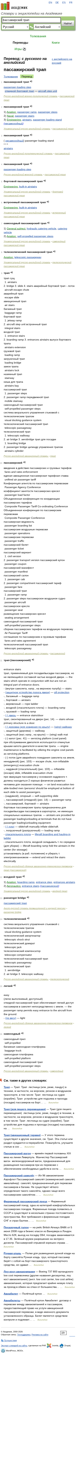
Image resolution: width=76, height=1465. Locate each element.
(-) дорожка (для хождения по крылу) (27, 726)
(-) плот (9, 826)
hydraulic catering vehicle (41, 228)
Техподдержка (23, 1334)
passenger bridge (12, 912)
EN (50, 2)
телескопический (59, 979)
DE (57, 2)
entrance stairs (30, 885)
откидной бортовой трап (19, 91)
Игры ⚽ (20, 49)
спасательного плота (18, 834)
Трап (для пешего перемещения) (25, 1109)
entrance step (44, 882)
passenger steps (47, 112)
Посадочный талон (16, 1227)
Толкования (38, 36)
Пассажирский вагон (17, 1153)
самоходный (56, 1071)
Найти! (68, 23)
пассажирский (57, 653)
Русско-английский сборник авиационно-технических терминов (38, 866)
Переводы (20, 42)
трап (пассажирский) (15, 870)
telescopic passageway (27, 257)
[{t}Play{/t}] (31, 81)
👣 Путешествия (9, 1340)
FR (70, 2)
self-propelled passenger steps (35, 236)
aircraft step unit (47, 91)
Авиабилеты (12, 1300)
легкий (7, 1027)
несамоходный (14, 123)
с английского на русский (62, 61)
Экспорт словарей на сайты (14, 1345)
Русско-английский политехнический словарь (28, 153)
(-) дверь (10, 715)
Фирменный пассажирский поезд (25, 1201)
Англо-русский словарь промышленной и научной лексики (34, 908)
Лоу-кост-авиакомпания (19, 1271)
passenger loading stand (47, 119)
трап (53, 456)
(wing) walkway (63, 726)
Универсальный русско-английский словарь (27, 129)
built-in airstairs (28, 186)
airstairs (27, 119)
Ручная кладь (12, 1253)
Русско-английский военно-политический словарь (30, 96)
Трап (7, 1087)
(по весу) (10, 1018)
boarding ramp (25, 882)
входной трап (59, 891)
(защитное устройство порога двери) (27, 692)
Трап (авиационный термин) (22, 1135)
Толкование (11, 76)
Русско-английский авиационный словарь (26, 456)
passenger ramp (27, 112)
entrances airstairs (64, 882)
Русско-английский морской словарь (23, 174)
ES (64, 2)
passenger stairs (24, 115)
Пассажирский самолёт (19, 1175)
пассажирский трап (63, 129)
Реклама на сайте (40, 1334)
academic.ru (14, 6)
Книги (56, 42)
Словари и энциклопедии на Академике (31, 13)
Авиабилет (11, 1293)
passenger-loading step (17, 87)
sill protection (61, 692)
